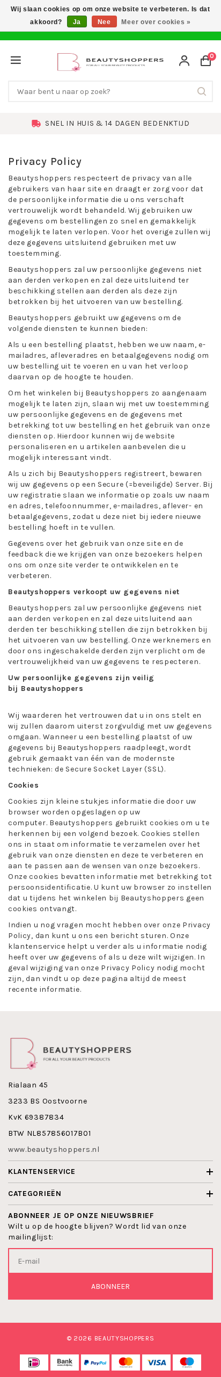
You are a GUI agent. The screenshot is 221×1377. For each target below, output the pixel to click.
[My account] (184, 62)
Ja (77, 22)
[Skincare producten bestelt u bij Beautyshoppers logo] (71, 1052)
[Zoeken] (202, 91)
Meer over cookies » (155, 22)
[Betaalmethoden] (34, 1362)
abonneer (110, 1286)
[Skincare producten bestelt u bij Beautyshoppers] (110, 61)
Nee (104, 22)
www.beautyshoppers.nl (54, 1149)
